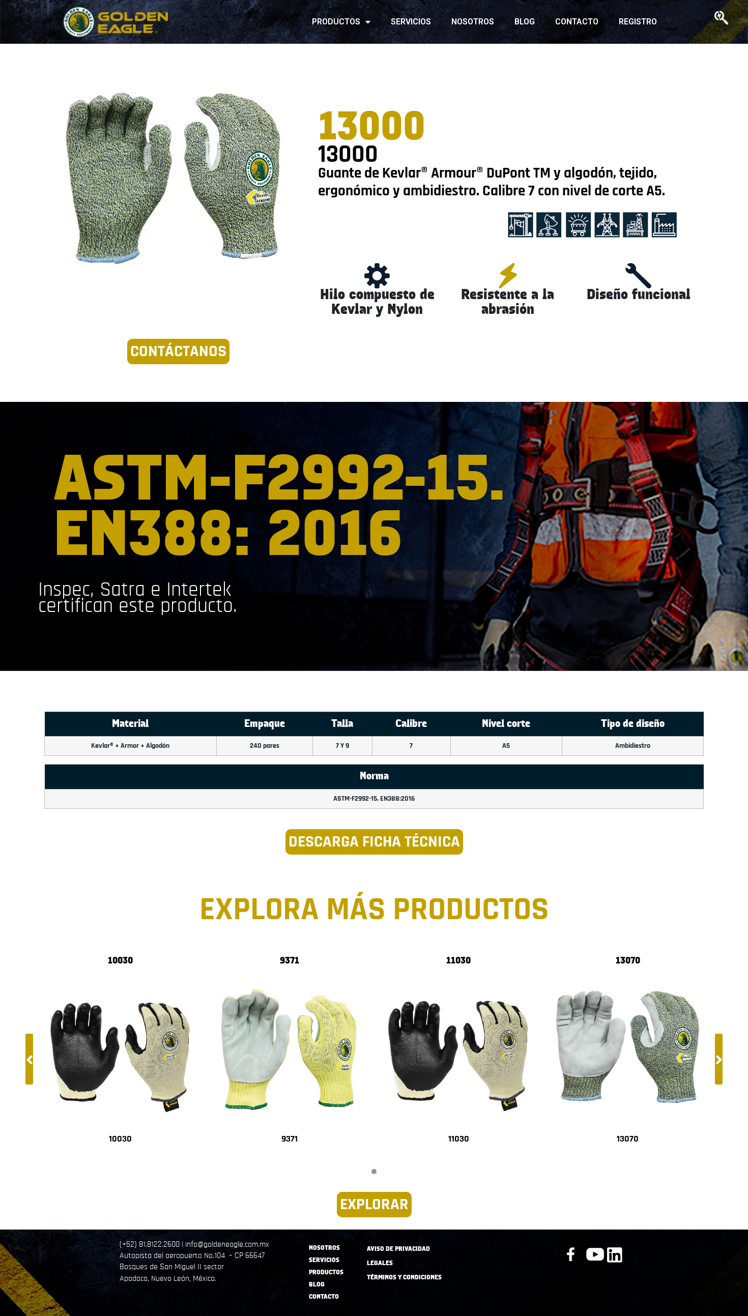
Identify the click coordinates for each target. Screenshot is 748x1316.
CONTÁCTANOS (178, 351)
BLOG (524, 21)
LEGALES (380, 1263)
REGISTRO (638, 21)
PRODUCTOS (336, 21)
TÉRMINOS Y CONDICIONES (404, 1277)
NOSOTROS (472, 21)
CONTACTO (576, 21)
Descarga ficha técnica (374, 841)
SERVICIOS (411, 21)
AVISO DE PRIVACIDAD (398, 1249)
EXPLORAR (374, 1204)
